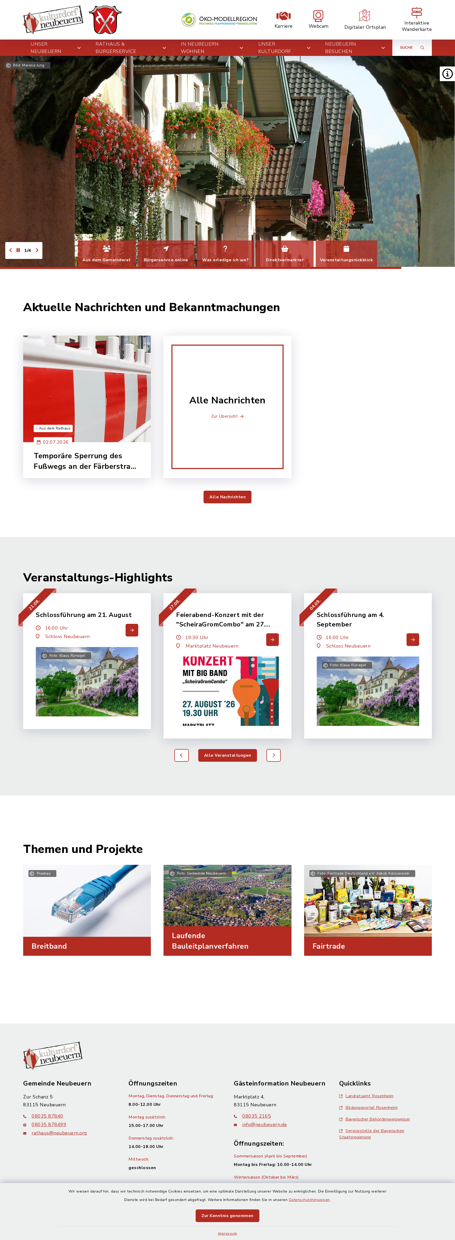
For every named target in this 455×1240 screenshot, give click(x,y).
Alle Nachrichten (227, 497)
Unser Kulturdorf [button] (274, 48)
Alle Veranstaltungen (227, 755)
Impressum (227, 1233)
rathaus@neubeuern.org (59, 1133)
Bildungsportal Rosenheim (371, 1108)
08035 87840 (47, 1116)
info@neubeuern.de (264, 1124)
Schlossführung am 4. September (350, 620)
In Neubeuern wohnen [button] (200, 48)
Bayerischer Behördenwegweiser (377, 1119)
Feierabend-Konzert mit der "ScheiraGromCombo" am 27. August (220, 620)
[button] (447, 74)
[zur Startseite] (72, 20)
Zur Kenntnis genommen (227, 1216)
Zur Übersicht (224, 416)
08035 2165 (256, 1116)
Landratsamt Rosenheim (369, 1096)
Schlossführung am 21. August (84, 615)
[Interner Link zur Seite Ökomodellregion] (219, 20)
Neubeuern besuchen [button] (340, 48)
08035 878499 (49, 1124)
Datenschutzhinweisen (309, 1199)
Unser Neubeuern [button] (46, 48)
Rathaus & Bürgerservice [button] (116, 48)
